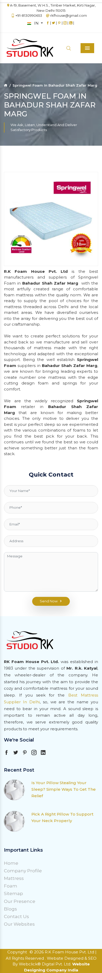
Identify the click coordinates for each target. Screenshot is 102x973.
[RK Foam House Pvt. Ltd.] (21, 48)
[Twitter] (53, 25)
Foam (10, 886)
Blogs (10, 909)
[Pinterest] (59, 25)
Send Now (49, 601)
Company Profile (23, 870)
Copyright (17, 951)
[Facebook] (47, 25)
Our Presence (19, 901)
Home (11, 863)
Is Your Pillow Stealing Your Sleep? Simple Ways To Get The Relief (63, 789)
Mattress (14, 878)
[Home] (5, 85)
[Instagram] (65, 25)
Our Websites (19, 924)
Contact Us (16, 916)
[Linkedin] (70, 25)
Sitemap (13, 893)
